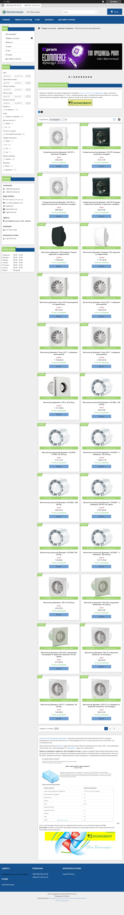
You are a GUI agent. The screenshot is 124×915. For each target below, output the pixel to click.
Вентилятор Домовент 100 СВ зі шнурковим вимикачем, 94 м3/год (101, 603)
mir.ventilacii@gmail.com (14, 203)
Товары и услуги (22, 20)
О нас (37, 20)
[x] (42, 112)
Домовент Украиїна (65, 28)
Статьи (8, 46)
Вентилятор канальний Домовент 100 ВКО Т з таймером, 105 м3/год (101, 453)
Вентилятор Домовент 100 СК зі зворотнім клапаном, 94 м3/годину (101, 653)
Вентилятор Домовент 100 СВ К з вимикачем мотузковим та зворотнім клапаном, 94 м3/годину (59, 654)
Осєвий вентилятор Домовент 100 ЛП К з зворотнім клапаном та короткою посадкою (59, 203)
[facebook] (39, 112)
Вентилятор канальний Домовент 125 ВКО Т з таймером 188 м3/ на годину (101, 503)
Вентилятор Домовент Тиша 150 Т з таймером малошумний (101, 353)
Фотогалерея (10, 34)
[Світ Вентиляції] (13, 12)
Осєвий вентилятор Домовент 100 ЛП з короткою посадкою (58, 153)
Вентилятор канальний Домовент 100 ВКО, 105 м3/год (101, 403)
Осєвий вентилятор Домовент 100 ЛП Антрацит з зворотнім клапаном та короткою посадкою (101, 203)
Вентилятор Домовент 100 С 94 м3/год (58, 603)
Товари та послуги (49, 28)
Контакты (49, 20)
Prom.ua (73, 894)
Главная (6, 20)
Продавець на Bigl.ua (62, 896)
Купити (58, 166)
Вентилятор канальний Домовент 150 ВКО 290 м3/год (58, 553)
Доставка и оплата (66, 20)
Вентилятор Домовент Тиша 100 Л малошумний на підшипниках (59, 303)
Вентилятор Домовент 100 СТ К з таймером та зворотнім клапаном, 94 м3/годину (101, 705)
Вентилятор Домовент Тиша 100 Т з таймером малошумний (101, 303)
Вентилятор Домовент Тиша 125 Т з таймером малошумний (58, 353)
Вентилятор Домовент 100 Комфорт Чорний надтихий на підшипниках (58, 253)
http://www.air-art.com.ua (14, 200)
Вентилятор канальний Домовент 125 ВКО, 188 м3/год (59, 503)
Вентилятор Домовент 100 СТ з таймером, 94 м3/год (59, 705)
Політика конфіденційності (77, 898)
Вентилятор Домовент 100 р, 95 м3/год (58, 402)
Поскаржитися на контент (58, 898)
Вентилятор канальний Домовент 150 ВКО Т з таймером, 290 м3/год (101, 553)
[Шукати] (96, 12)
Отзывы (8, 55)
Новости (8, 42)
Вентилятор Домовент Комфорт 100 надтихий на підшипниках (101, 253)
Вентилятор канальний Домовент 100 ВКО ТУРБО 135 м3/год (59, 453)
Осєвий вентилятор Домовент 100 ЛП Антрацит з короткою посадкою (101, 153)
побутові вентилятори (91, 93)
